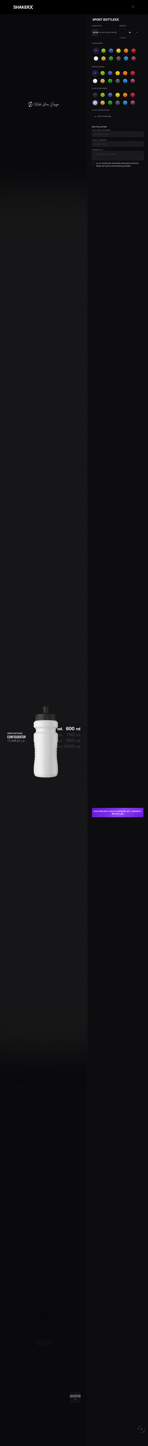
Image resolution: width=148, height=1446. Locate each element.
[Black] (95, 50)
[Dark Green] (111, 58)
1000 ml (113, 32)
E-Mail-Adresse (99, 140)
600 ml (95, 32)
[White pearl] (95, 102)
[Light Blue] (126, 58)
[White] (96, 58)
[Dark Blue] (111, 51)
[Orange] (126, 51)
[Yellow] (118, 51)
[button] (133, 6)
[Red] (133, 51)
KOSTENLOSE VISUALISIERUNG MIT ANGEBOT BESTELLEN (118, 812)
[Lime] (103, 51)
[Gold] (103, 58)
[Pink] (133, 58)
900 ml (106, 32)
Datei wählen (104, 116)
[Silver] (118, 58)
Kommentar (97, 150)
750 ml (101, 32)
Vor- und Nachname (101, 130)
